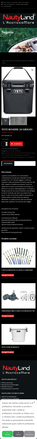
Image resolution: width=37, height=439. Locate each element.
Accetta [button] (7, 434)
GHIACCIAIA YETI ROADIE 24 (22, 153)
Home (3, 60)
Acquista (17, 144)
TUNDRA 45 (8, 155)
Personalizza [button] (29, 434)
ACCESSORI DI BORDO (20, 60)
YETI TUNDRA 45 (29, 157)
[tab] (8, 163)
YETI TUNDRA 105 (19, 157)
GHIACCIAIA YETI (9, 153)
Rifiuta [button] (18, 434)
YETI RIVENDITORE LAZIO (19, 155)
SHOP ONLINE (9, 60)
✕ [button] (34, 402)
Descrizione (8, 163)
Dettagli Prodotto (8, 275)
